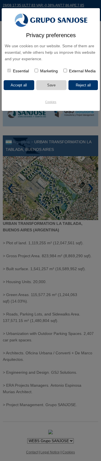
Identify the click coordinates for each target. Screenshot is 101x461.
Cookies (50, 102)
